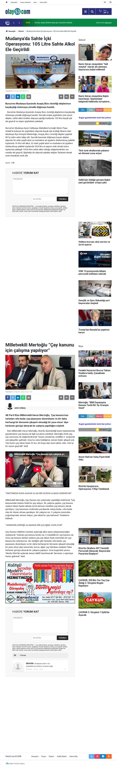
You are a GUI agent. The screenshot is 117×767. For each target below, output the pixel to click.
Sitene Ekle (43, 2)
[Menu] (85, 11)
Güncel (21, 31)
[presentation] (13, 22)
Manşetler (14, 2)
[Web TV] (105, 2)
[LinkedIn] (18, 96)
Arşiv (35, 2)
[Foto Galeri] (110, 2)
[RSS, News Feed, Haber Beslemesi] (109, 756)
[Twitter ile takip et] (91, 756)
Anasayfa (11, 31)
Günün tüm (104, 23)
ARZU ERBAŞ (20, 408)
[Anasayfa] (6, 2)
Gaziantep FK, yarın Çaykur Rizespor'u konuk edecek (55, 23)
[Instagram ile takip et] (97, 756)
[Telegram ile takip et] (103, 756)
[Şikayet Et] (65, 669)
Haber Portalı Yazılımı (17, 763)
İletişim (51, 756)
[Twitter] (13, 96)
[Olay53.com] (17, 11)
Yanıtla (30, 669)
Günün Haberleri (25, 2)
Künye (43, 756)
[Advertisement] (40, 235)
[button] (61, 96)
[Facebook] (7, 96)
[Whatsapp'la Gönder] (23, 96)
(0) (37, 669)
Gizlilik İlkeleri (62, 756)
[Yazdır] (28, 96)
